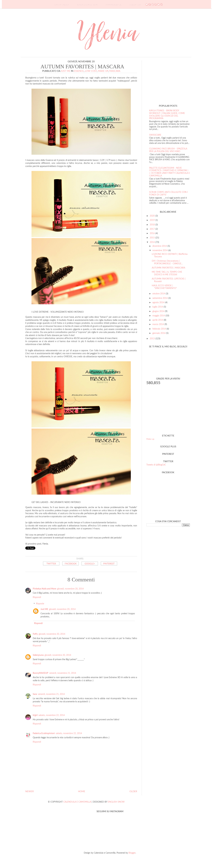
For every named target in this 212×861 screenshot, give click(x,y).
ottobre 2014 (159, 294)
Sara (35, 694)
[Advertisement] (165, 79)
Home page (61, 5)
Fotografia (114, 5)
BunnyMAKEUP (40, 673)
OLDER (133, 791)
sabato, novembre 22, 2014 (51, 715)
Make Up (135, 5)
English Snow (116, 802)
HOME (81, 791)
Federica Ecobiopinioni (44, 733)
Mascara (114, 71)
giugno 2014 (158, 311)
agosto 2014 (158, 302)
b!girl (35, 715)
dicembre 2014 (159, 246)
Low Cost (91, 71)
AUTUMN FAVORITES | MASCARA (168, 268)
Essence (79, 71)
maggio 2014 (158, 316)
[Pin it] (109, 566)
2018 (152, 225)
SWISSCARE (155, 135)
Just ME (44, 609)
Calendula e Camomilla (77, 802)
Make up (103, 71)
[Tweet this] (51, 566)
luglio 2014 (158, 307)
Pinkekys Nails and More (44, 589)
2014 (152, 242)
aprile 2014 (158, 320)
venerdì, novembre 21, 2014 (62, 673)
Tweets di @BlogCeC (156, 465)
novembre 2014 (160, 250)
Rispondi (37, 597)
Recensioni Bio (87, 5)
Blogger (132, 853)
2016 (152, 233)
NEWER (29, 791)
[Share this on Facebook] (70, 566)
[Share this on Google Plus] (89, 566)
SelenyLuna (38, 655)
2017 (152, 229)
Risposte (40, 604)
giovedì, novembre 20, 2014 (70, 589)
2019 (152, 220)
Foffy (35, 634)
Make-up (150, 439)
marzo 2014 (158, 324)
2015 (152, 238)
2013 (152, 339)
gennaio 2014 (159, 333)
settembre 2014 (160, 298)
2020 (152, 216)
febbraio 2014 (159, 329)
